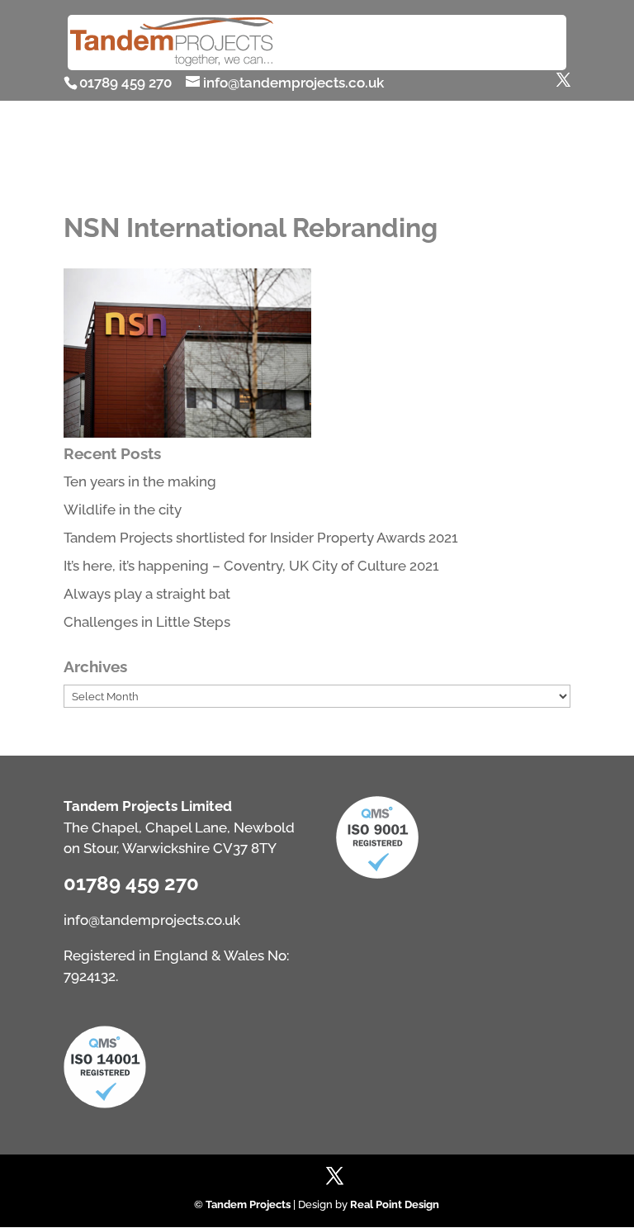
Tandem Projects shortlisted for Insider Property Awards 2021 (261, 537)
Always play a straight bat (147, 594)
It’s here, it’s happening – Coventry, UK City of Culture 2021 (251, 565)
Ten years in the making (140, 481)
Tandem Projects (248, 1204)
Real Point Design (394, 1204)
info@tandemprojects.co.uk (152, 920)
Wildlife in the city (123, 509)
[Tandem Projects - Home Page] (172, 63)
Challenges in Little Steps (147, 622)
